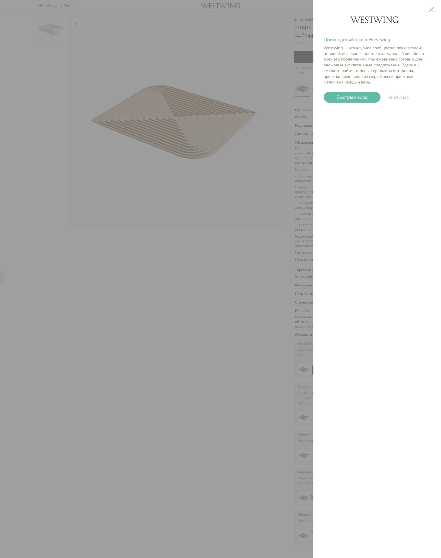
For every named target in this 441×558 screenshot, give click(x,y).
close (431, 9)
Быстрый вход (352, 97)
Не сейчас (397, 97)
